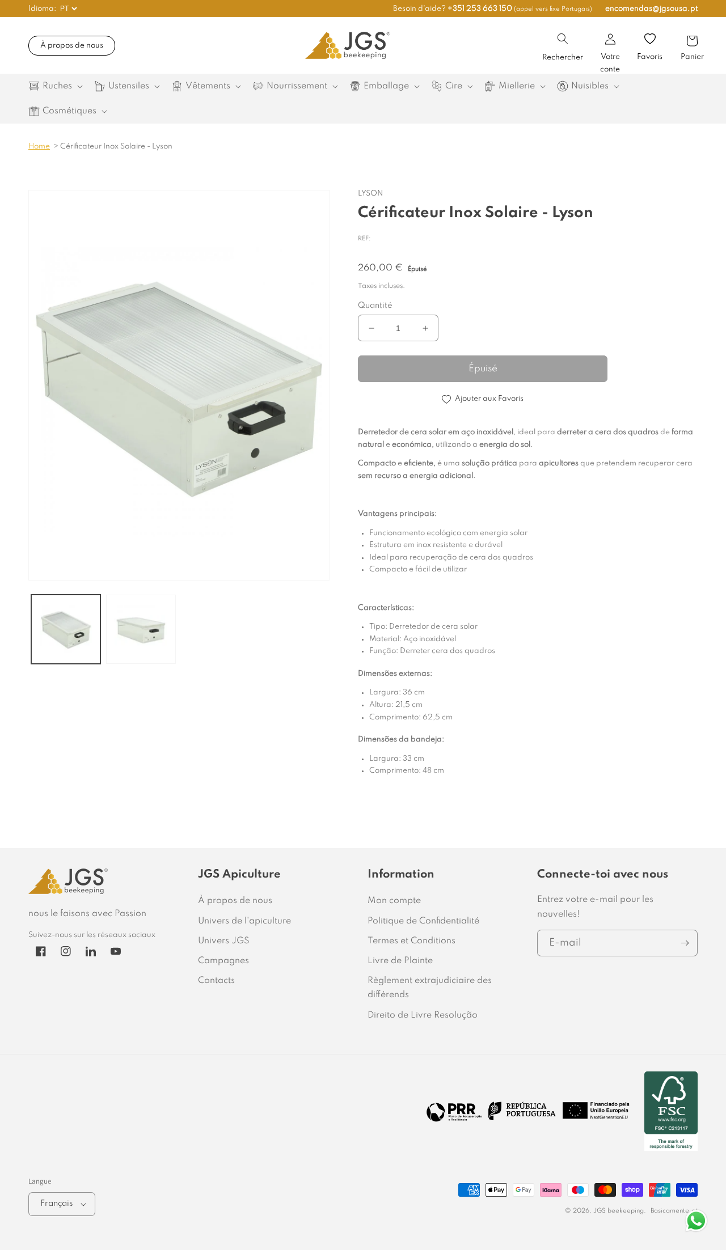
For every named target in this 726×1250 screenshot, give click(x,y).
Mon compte (394, 900)
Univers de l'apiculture (244, 921)
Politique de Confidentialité (423, 921)
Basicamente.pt (674, 1210)
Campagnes (223, 960)
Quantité (375, 306)
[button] (562, 38)
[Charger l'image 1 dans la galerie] (65, 629)
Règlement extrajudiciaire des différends (430, 987)
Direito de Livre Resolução (423, 1015)
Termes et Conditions (411, 941)
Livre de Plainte (400, 960)
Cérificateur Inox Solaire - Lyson (116, 146)
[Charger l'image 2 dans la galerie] (140, 629)
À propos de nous (71, 45)
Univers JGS (224, 941)
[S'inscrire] (684, 943)
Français (56, 1203)
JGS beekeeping (618, 1210)
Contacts (216, 980)
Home (39, 146)
